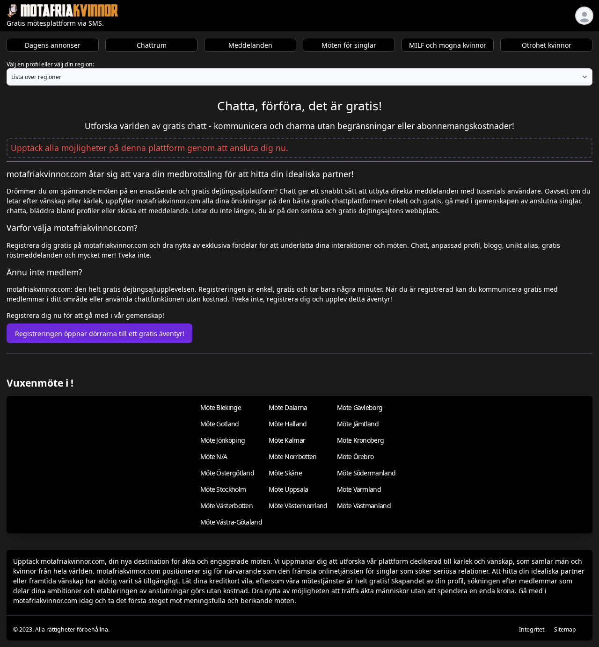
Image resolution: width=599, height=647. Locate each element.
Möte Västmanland (364, 505)
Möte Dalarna (288, 407)
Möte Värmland (359, 489)
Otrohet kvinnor (546, 45)
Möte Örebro (355, 456)
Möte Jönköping (222, 440)
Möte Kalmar (287, 440)
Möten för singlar (348, 45)
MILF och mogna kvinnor (447, 45)
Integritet (531, 629)
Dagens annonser (52, 45)
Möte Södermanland (366, 472)
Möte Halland (288, 423)
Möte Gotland (219, 423)
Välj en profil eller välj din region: (50, 64)
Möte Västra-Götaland (231, 522)
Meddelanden (250, 45)
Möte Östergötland (227, 472)
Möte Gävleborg (359, 407)
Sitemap (565, 629)
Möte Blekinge (220, 407)
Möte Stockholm (223, 489)
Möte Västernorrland (298, 505)
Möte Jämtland (358, 423)
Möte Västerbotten (226, 505)
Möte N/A (213, 456)
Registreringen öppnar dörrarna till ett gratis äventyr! (99, 333)
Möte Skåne (285, 472)
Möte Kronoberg (360, 440)
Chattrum (152, 45)
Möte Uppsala (288, 489)
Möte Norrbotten (293, 456)
